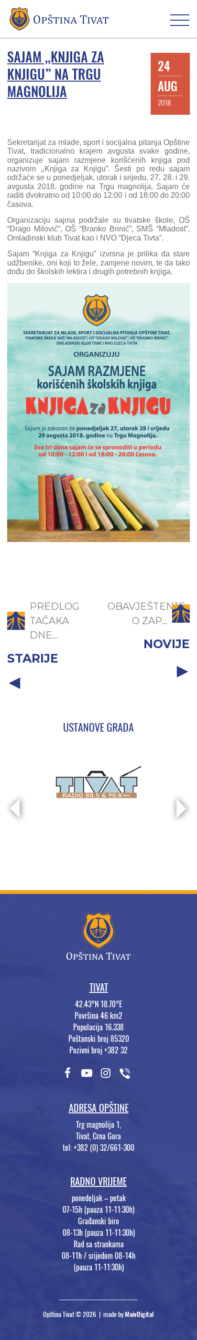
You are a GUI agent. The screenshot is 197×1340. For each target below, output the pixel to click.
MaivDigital (139, 1314)
